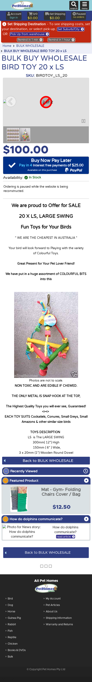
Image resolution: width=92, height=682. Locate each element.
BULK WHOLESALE (30, 46)
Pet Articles (53, 605)
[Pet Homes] (22, 5)
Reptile (12, 637)
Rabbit (12, 624)
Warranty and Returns (59, 624)
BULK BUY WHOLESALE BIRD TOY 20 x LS (35, 51)
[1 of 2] (13, 135)
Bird (10, 598)
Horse (11, 611)
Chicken (13, 643)
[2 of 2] (25, 135)
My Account (53, 598)
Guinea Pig (14, 618)
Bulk (10, 656)
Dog (10, 605)
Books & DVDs (17, 650)
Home (7, 46)
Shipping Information (59, 618)
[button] (10, 101)
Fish (10, 631)
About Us (51, 611)
